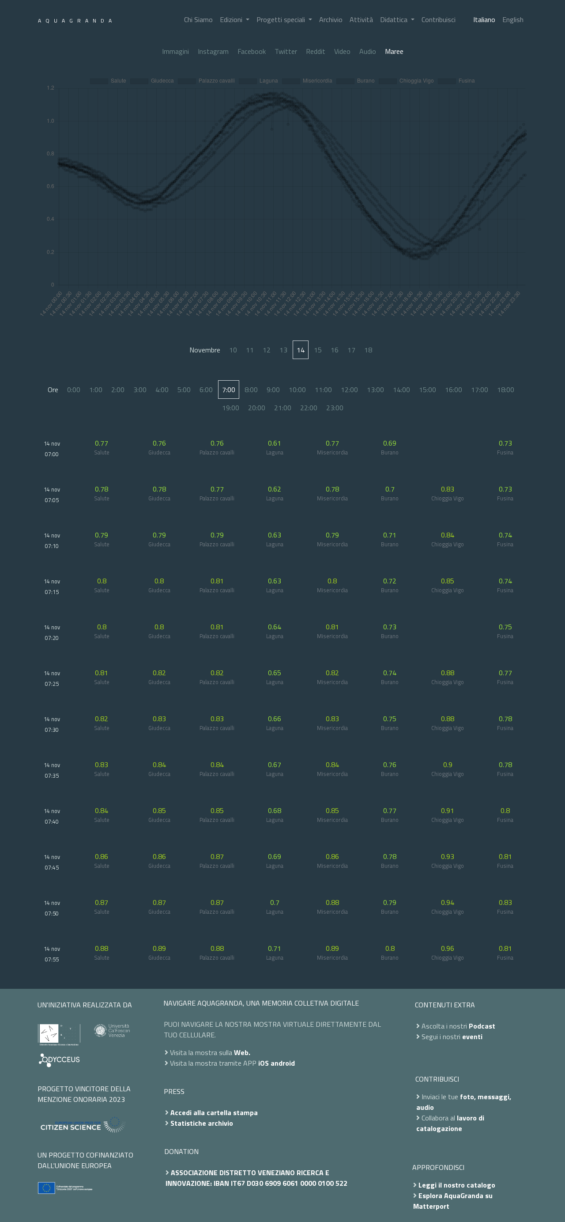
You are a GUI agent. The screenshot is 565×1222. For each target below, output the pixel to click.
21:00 (282, 407)
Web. (242, 1052)
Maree (394, 51)
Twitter (286, 51)
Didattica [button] (394, 19)
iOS (263, 1063)
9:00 (273, 389)
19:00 (230, 407)
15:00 (427, 389)
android (283, 1063)
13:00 (375, 389)
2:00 (117, 389)
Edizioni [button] (232, 19)
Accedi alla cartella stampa (214, 1112)
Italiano (484, 19)
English (513, 19)
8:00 (251, 389)
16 (335, 349)
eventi (472, 1036)
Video (342, 51)
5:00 (184, 389)
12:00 (349, 389)
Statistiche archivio (201, 1123)
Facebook (251, 51)
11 (250, 349)
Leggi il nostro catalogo (456, 1185)
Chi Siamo (198, 19)
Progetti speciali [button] (281, 19)
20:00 (256, 407)
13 (283, 349)
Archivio (331, 19)
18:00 (505, 389)
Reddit (315, 51)
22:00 (308, 407)
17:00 (479, 389)
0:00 (73, 389)
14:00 (401, 389)
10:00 (297, 389)
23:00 (334, 407)
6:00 (206, 389)
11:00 (323, 389)
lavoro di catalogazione (450, 1123)
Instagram (213, 51)
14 (301, 349)
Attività (361, 19)
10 (233, 349)
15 (318, 349)
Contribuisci (439, 19)
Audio (367, 51)
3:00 (140, 389)
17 (351, 349)
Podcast (482, 1026)
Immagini (175, 51)
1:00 (95, 389)
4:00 (162, 389)
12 (267, 349)
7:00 (228, 389)
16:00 (453, 389)
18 (368, 349)
